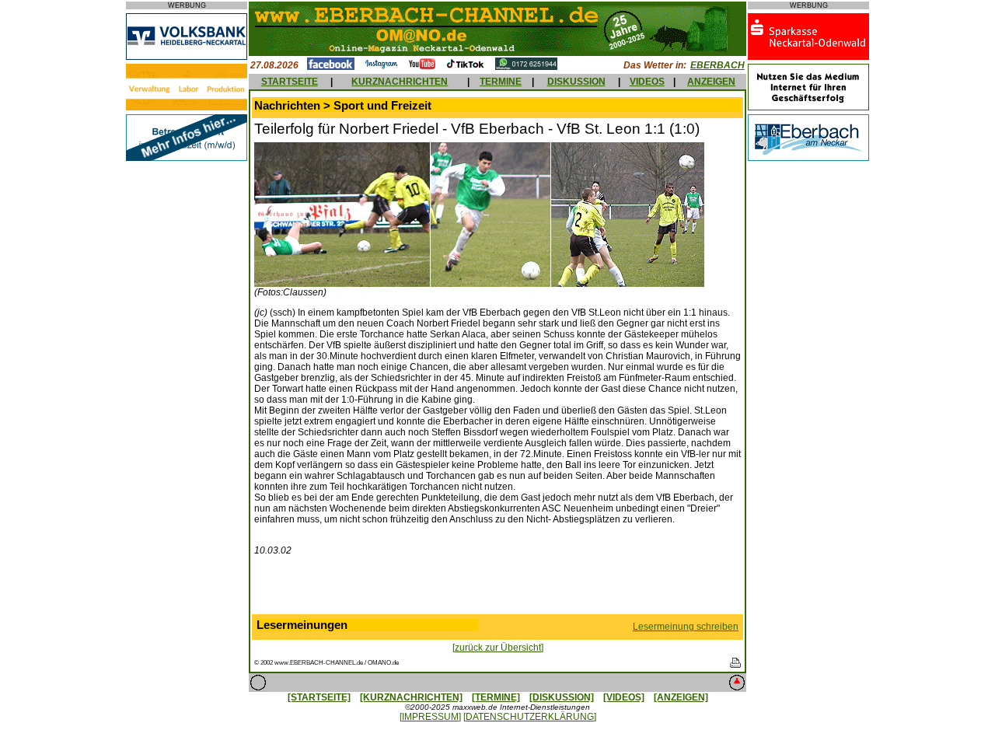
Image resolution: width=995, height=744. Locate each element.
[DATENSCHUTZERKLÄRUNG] (529, 716)
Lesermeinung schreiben (685, 626)
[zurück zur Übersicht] (497, 647)
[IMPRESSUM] (430, 716)
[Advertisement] (497, 588)
